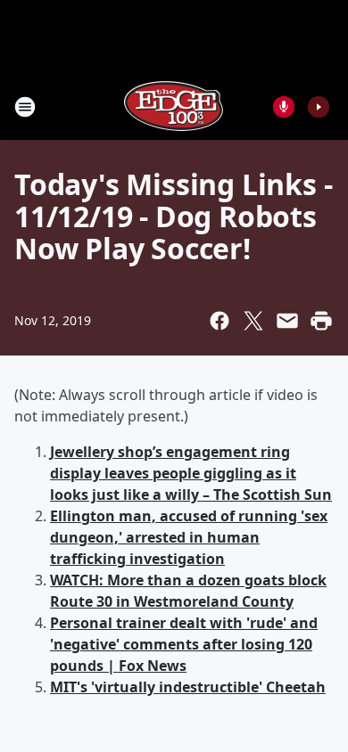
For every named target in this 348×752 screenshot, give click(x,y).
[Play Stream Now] (318, 107)
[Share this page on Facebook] (219, 320)
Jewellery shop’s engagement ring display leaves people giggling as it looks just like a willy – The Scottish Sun (191, 473)
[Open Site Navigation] (25, 107)
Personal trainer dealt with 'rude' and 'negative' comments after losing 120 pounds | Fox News (184, 644)
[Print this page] (321, 320)
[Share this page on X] (253, 320)
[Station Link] (174, 106)
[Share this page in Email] (287, 320)
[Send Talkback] (283, 107)
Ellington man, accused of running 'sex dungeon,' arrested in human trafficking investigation (188, 537)
